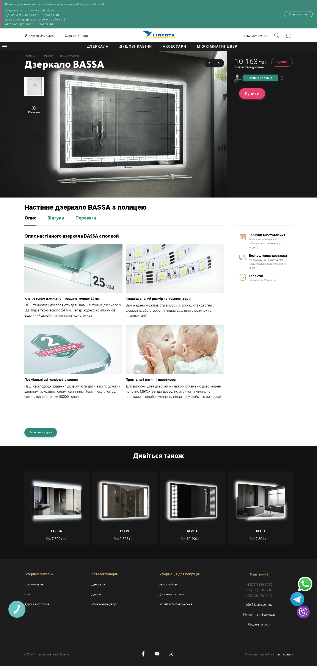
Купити (282, 62)
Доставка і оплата (171, 594)
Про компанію (34, 584)
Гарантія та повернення (175, 604)
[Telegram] (297, 599)
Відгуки (55, 218)
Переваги (85, 218)
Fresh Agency (284, 654)
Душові (96, 594)
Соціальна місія (259, 624)
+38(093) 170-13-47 (259, 596)
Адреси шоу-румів (41, 36)
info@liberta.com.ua (259, 604)
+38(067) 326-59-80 (252, 36)
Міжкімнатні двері (218, 46)
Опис (30, 218)
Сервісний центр (76, 35)
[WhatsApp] (305, 584)
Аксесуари (174, 46)
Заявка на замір (260, 78)
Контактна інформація (259, 614)
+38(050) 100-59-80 (259, 590)
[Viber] (303, 611)
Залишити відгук (40, 432)
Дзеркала (98, 46)
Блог (27, 594)
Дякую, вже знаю (298, 14)
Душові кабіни (135, 46)
